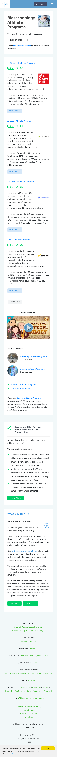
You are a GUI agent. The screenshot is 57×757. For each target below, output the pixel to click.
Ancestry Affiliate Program (19, 120)
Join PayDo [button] (40, 4)
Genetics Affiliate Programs (32, 369)
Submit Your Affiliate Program (28, 627)
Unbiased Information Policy (25, 551)
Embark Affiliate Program (19, 239)
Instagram (37, 691)
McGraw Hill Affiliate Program (21, 63)
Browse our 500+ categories (23, 384)
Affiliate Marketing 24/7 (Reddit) (32, 698)
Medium (27, 691)
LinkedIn (9, 691)
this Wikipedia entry (22, 45)
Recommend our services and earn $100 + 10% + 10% (28, 673)
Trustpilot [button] (30, 603)
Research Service (28, 641)
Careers (35, 662)
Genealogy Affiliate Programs (33, 356)
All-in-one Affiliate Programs (29, 398)
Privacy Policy (28, 717)
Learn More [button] (15, 498)
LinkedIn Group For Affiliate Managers (28, 630)
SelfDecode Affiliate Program (20, 181)
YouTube (18, 691)
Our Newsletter (24, 687)
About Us (34, 648)
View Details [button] (14, 110)
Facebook (36, 687)
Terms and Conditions (28, 713)
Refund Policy (28, 710)
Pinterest (48, 691)
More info (15, 754)
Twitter (45, 687)
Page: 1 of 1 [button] (15, 301)
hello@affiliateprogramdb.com (34, 655)
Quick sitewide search (20, 388)
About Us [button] (14, 603)
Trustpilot (32, 680)
